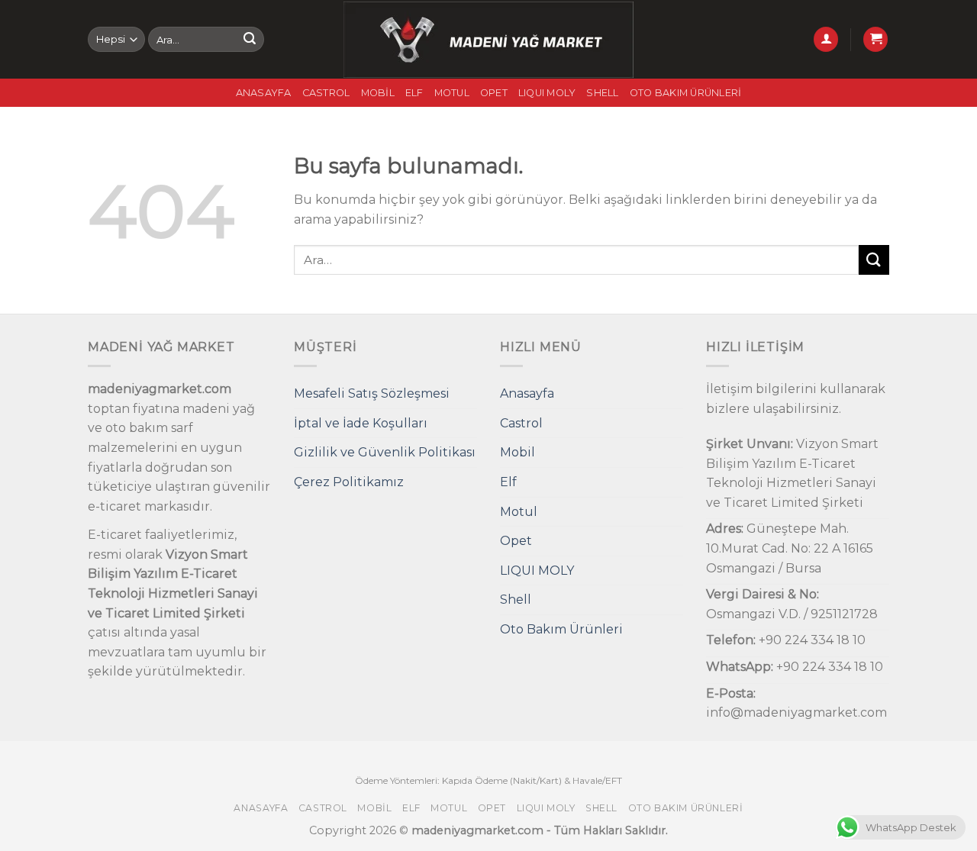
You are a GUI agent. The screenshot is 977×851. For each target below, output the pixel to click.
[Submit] (250, 40)
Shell (602, 92)
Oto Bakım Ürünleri (686, 92)
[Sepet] (875, 39)
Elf (414, 92)
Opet (494, 92)
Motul (451, 92)
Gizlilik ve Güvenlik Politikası (385, 452)
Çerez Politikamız (349, 482)
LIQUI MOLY (547, 92)
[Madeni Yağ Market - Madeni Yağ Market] (489, 40)
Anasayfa (264, 92)
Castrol (326, 92)
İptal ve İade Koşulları (360, 423)
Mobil (378, 92)
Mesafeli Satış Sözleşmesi (372, 393)
